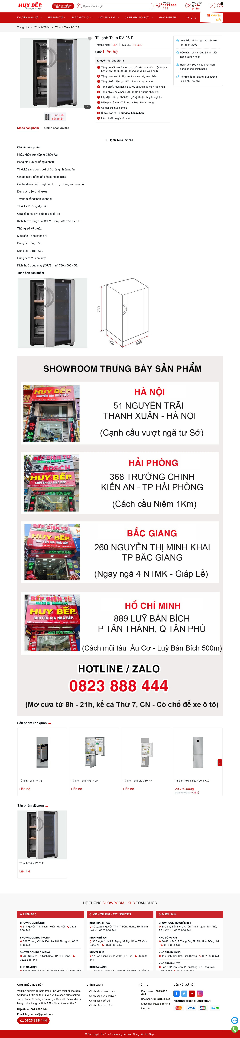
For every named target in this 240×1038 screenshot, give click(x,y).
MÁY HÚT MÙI (81, 17)
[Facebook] (176, 994)
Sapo (152, 1034)
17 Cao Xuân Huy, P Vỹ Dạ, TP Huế (112, 955)
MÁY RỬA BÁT (107, 17)
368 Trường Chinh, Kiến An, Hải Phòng (45, 941)
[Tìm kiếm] (80, 6)
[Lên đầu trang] (234, 1011)
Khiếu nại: (155, 1003)
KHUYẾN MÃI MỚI (28, 17)
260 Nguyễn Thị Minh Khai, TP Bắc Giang (47, 955)
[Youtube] (192, 994)
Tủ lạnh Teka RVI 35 (30, 780)
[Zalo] (234, 1020)
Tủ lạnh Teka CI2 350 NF (137, 780)
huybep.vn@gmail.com (39, 1014)
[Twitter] (184, 994)
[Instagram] (200, 994)
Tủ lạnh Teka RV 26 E (31, 863)
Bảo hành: (155, 998)
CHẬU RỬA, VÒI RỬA (137, 17)
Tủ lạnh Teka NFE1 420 (84, 780)
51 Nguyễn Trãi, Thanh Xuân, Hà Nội (44, 926)
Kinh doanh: (154, 993)
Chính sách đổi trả (99, 1000)
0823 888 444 (170, 7)
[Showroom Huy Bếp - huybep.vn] (33, 6)
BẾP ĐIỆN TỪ (56, 17)
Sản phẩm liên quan (32, 723)
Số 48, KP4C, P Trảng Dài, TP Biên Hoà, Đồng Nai (190, 941)
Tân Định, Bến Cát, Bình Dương (180, 955)
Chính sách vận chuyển (102, 995)
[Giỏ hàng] (220, 5)
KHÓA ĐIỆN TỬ (168, 17)
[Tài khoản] (212, 5)
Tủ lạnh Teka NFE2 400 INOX (192, 780)
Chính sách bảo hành (101, 1005)
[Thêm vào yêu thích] (89, 38)
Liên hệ (145, 1008)
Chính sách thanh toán (102, 991)
